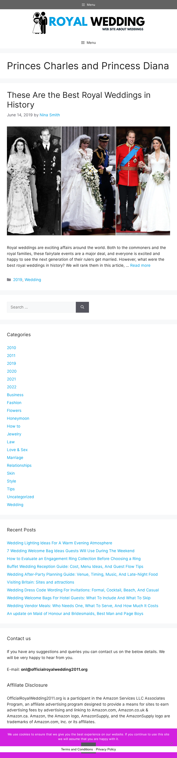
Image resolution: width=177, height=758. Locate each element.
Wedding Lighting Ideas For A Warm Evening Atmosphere (59, 543)
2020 (12, 371)
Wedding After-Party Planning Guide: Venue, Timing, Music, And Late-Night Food (82, 574)
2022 (11, 387)
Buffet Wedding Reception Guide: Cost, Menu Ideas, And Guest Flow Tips (75, 566)
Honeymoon (18, 418)
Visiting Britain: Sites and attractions (40, 582)
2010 (11, 347)
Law (11, 442)
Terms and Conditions (77, 749)
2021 (11, 379)
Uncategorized (20, 496)
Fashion (14, 402)
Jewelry (14, 434)
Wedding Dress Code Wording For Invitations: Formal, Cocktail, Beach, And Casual (83, 590)
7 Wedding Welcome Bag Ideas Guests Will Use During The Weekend (71, 550)
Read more (140, 265)
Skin (11, 473)
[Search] (82, 307)
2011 (11, 355)
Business (15, 394)
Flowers (14, 410)
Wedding (33, 279)
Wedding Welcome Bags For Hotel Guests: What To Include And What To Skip (78, 598)
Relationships (19, 465)
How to (13, 426)
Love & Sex (17, 449)
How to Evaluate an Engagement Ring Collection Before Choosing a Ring (74, 558)
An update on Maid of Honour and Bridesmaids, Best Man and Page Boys (75, 613)
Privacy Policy (106, 749)
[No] (171, 743)
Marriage (15, 457)
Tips (11, 489)
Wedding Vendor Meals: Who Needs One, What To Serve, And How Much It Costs (82, 605)
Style (11, 481)
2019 (17, 279)
